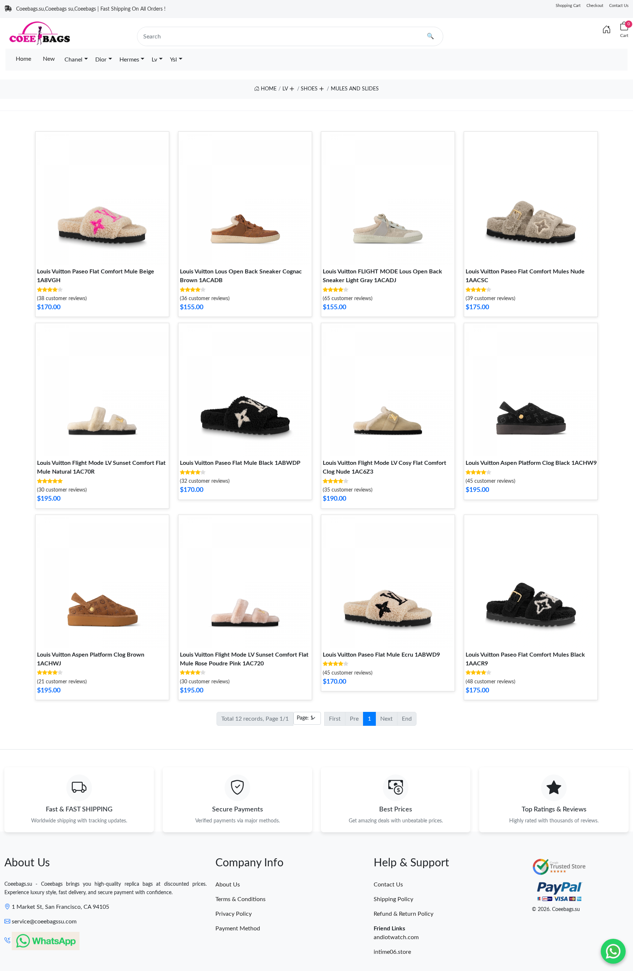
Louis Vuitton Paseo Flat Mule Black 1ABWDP (240, 463)
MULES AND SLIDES (355, 89)
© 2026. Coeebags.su (556, 909)
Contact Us (619, 6)
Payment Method (237, 928)
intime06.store (392, 952)
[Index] (606, 30)
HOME (268, 89)
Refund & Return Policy (403, 914)
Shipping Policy (393, 899)
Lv (154, 60)
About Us (227, 885)
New (49, 59)
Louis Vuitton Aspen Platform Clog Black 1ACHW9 (531, 463)
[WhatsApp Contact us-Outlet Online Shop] (613, 951)
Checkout (594, 6)
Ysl (173, 60)
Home (23, 59)
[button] (291, 87)
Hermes (129, 60)
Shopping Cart (568, 6)
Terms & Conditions (240, 899)
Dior (101, 60)
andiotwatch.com (396, 937)
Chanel (73, 60)
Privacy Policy (233, 914)
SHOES (309, 89)
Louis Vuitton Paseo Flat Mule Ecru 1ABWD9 (381, 655)
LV (285, 89)
